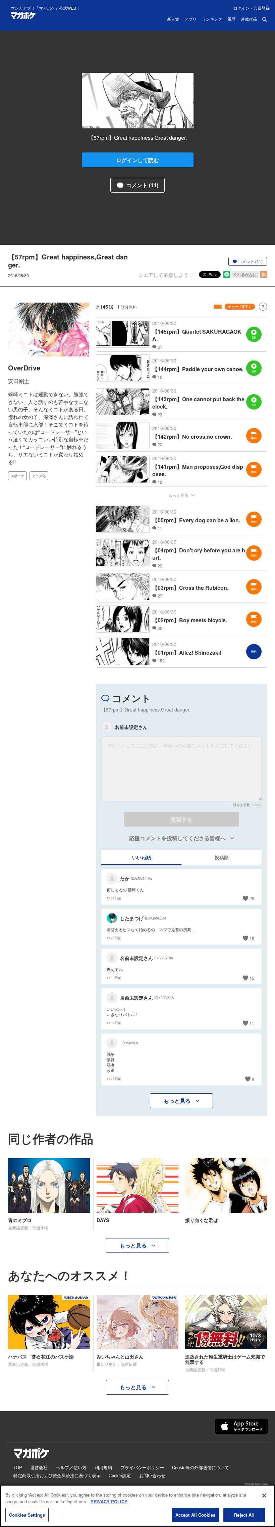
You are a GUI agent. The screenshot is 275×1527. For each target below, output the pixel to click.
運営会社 (39, 1467)
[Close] (264, 1495)
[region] (137, 1506)
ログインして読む (137, 160)
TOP (17, 1467)
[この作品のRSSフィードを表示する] (263, 274)
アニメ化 (39, 475)
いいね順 (141, 857)
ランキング (212, 19)
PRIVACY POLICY (109, 1501)
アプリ (190, 19)
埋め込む (248, 274)
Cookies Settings (27, 1515)
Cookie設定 (120, 1475)
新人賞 (173, 19)
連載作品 (249, 19)
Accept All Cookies (195, 1515)
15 (252, 977)
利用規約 (103, 1467)
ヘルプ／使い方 (71, 1467)
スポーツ (17, 475)
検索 (265, 19)
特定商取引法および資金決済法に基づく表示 (57, 1475)
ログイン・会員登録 (251, 8)
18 (252, 938)
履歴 (231, 19)
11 (252, 1022)
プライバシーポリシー (142, 1467)
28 (252, 898)
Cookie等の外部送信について (200, 1467)
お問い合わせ (152, 1475)
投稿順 (222, 857)
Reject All (244, 1515)
